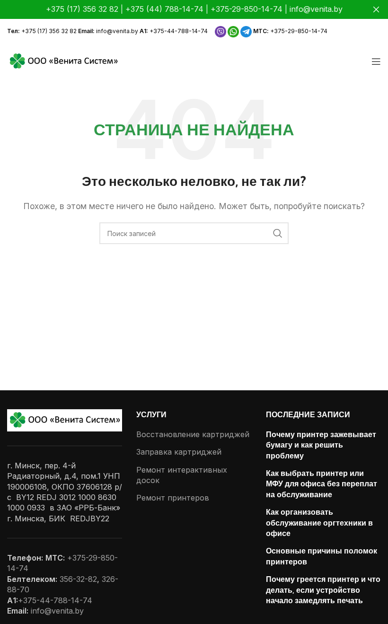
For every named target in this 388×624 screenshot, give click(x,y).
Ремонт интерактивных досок (181, 475)
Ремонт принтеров (172, 497)
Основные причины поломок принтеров (321, 556)
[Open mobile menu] (376, 61)
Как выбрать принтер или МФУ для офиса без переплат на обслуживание (321, 483)
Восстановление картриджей (192, 434)
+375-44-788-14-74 (179, 31)
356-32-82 (78, 579)
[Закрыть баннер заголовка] (376, 9)
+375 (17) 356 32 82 (49, 31)
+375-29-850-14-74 (298, 31)
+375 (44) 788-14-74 (164, 9)
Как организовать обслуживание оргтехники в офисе (319, 522)
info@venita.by (117, 31)
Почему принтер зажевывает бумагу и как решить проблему (321, 445)
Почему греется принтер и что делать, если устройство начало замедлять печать (323, 589)
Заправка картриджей (178, 452)
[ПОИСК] (278, 233)
